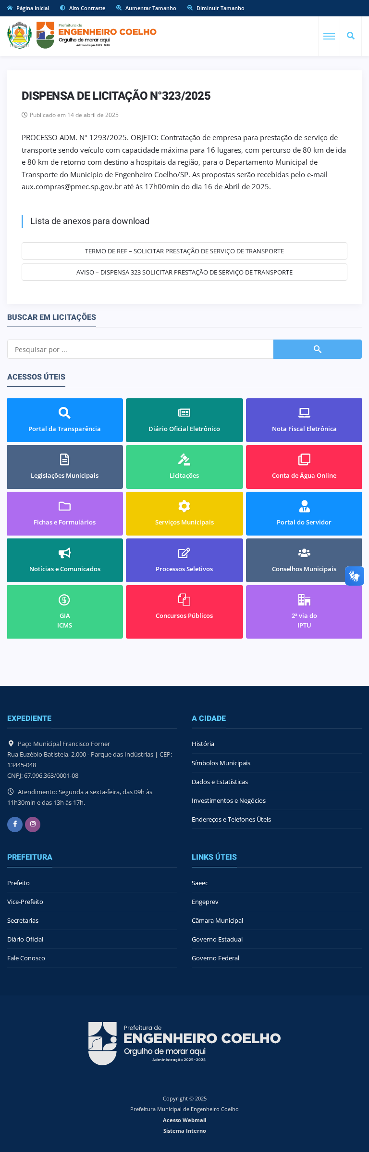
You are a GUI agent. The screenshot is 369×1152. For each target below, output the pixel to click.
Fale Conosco (26, 958)
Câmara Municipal (217, 920)
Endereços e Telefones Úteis (231, 819)
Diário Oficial (25, 939)
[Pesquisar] (351, 36)
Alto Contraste (86, 8)
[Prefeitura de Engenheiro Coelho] (82, 35)
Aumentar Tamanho (150, 8)
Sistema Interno (184, 1130)
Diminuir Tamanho (220, 8)
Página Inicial (32, 8)
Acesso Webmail (184, 1120)
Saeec (200, 882)
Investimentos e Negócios (229, 800)
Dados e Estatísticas (220, 781)
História (203, 743)
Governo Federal (215, 958)
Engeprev (205, 901)
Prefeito (18, 882)
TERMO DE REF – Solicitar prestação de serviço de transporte (184, 251)
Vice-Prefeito (25, 901)
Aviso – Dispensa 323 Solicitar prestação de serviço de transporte (184, 272)
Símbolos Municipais (221, 763)
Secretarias (22, 920)
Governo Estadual (217, 939)
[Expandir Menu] (329, 36)
